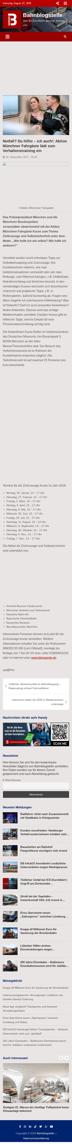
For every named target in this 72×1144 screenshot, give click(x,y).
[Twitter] (40, 1126)
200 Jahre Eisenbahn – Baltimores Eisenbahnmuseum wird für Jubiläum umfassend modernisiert (44, 966)
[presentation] (61, 1058)
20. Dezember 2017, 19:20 (21, 157)
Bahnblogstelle (42, 15)
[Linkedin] (30, 1126)
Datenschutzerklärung (36, 1138)
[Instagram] (25, 1126)
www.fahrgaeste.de (43, 657)
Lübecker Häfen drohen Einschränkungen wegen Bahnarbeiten (36, 949)
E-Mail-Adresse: (12, 780)
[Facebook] (20, 1126)
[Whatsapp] (46, 1126)
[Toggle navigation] (7, 36)
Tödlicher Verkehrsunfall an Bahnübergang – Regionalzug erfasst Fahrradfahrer (34, 686)
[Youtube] (51, 1126)
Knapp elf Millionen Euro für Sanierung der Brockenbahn (36, 987)
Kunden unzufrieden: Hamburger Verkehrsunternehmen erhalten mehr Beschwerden (44, 834)
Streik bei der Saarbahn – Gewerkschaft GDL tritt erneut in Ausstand (41, 900)
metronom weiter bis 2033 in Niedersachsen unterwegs (38, 701)
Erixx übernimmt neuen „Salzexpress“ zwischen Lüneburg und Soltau (42, 916)
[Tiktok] (35, 1126)
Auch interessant (15, 1058)
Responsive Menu (57, 3)
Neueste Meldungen (17, 807)
